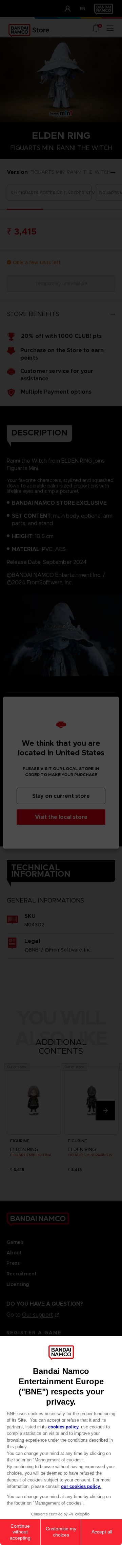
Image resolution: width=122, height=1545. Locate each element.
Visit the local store (61, 816)
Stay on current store (61, 795)
